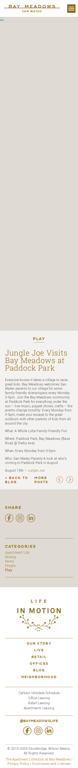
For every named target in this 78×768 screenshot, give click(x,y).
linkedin (31, 518)
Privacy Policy (18, 763)
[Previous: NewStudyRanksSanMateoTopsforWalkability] (59, 482)
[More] (71, 8)
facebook (9, 518)
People (10, 565)
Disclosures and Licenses (51, 763)
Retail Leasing (39, 703)
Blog (39, 670)
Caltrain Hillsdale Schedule (39, 693)
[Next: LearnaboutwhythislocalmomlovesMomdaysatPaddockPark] (69, 482)
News (9, 561)
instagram (20, 518)
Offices (39, 664)
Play (39, 339)
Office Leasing (39, 698)
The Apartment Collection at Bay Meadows (38, 759)
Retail (39, 657)
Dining (10, 556)
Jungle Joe (36, 470)
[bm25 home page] (31, 9)
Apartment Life (17, 552)
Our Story (39, 643)
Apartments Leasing (39, 708)
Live (39, 650)
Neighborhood (39, 677)
